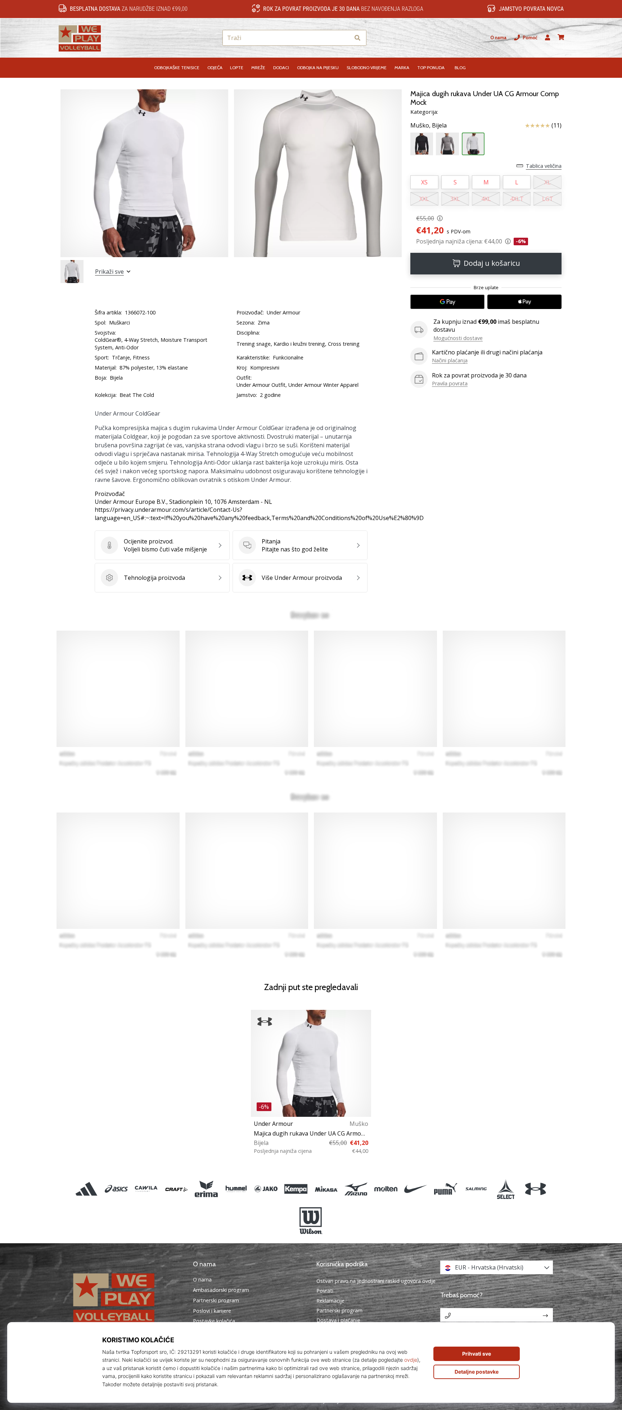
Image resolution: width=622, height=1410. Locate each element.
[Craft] (176, 1189)
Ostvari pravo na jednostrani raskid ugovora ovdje (376, 1280)
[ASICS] (116, 1189)
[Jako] (266, 1189)
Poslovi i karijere (212, 1310)
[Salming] (476, 1189)
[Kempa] (296, 1189)
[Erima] (206, 1189)
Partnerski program (216, 1300)
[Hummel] (236, 1189)
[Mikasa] (326, 1189)
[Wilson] (311, 1221)
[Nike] (416, 1189)
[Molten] (386, 1189)
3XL (455, 199)
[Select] (505, 1189)
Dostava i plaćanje (338, 1320)
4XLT (517, 199)
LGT (547, 199)
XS (424, 182)
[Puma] (446, 1189)
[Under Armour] (535, 1189)
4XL (486, 199)
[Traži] (357, 38)
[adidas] (87, 1189)
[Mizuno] (356, 1189)
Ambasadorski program (221, 1290)
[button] (344, 38)
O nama (498, 37)
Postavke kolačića (214, 1321)
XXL (424, 199)
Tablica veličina (544, 165)
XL (547, 182)
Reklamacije (330, 1300)
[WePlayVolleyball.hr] (125, 1297)
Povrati (324, 1290)
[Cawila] (146, 1189)
